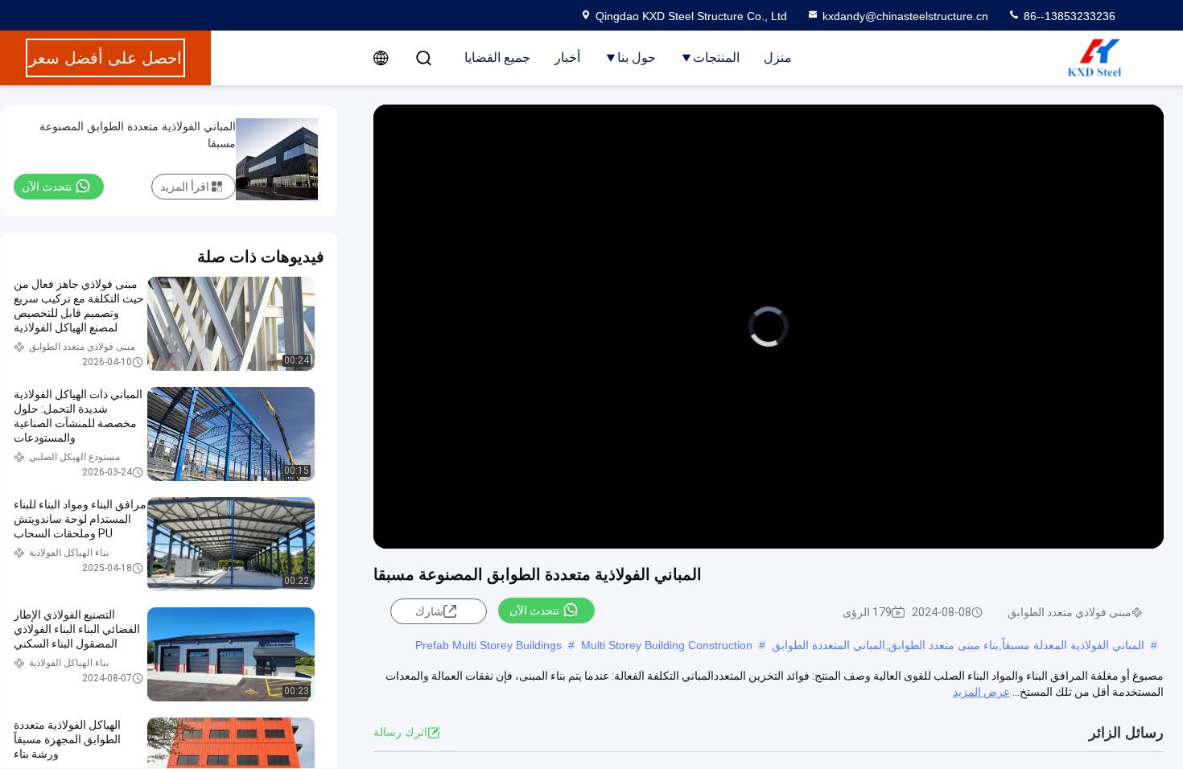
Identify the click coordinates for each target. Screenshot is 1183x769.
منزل (778, 57)
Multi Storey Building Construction (666, 645)
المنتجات (716, 57)
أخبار (567, 57)
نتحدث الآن (534, 610)
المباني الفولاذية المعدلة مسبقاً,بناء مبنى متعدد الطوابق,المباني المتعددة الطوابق (958, 645)
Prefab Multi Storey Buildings (488, 645)
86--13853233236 (1067, 16)
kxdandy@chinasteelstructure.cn (905, 16)
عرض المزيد (981, 691)
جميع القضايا (497, 57)
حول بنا (636, 57)
